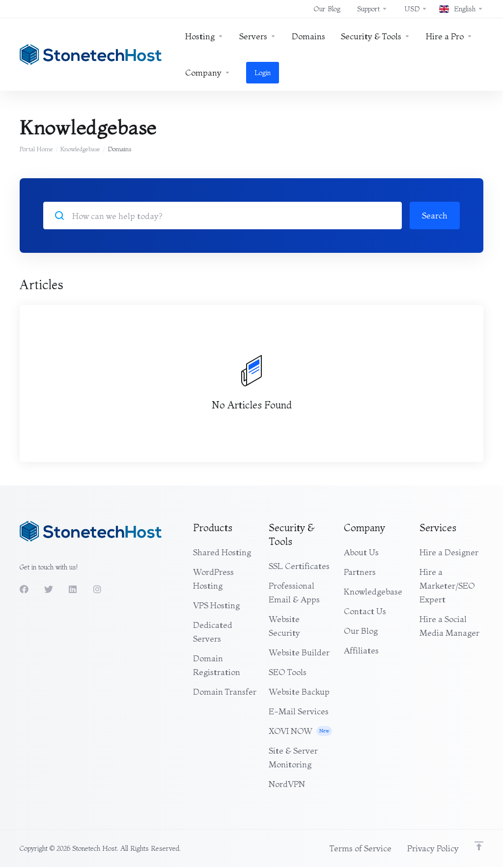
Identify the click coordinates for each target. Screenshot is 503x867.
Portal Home (36, 149)
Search (434, 215)
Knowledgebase (80, 149)
